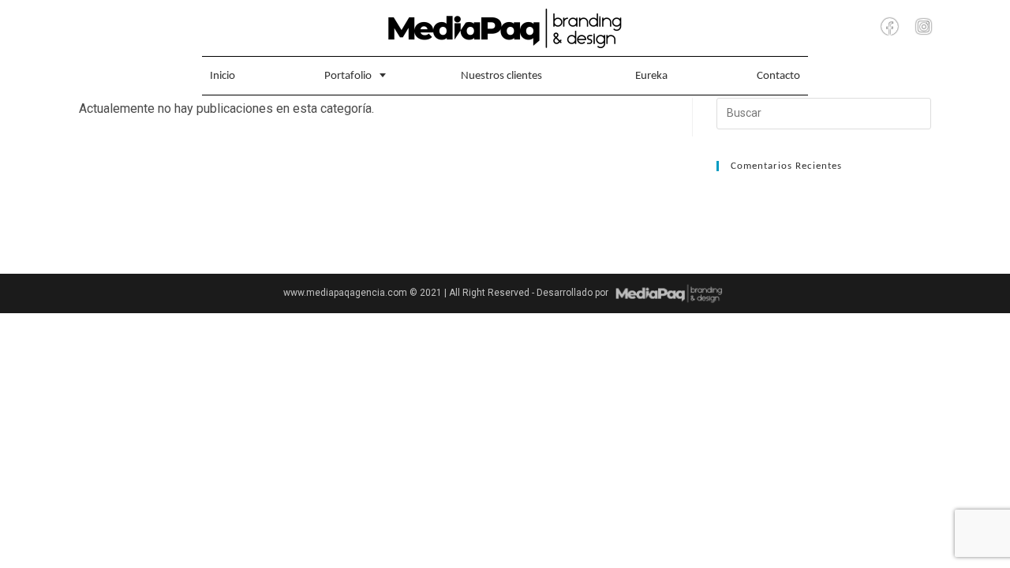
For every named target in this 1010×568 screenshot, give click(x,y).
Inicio (222, 76)
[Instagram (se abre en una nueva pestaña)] (923, 27)
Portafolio (348, 76)
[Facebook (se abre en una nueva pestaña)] (890, 27)
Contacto (778, 76)
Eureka (651, 76)
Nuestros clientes (501, 76)
